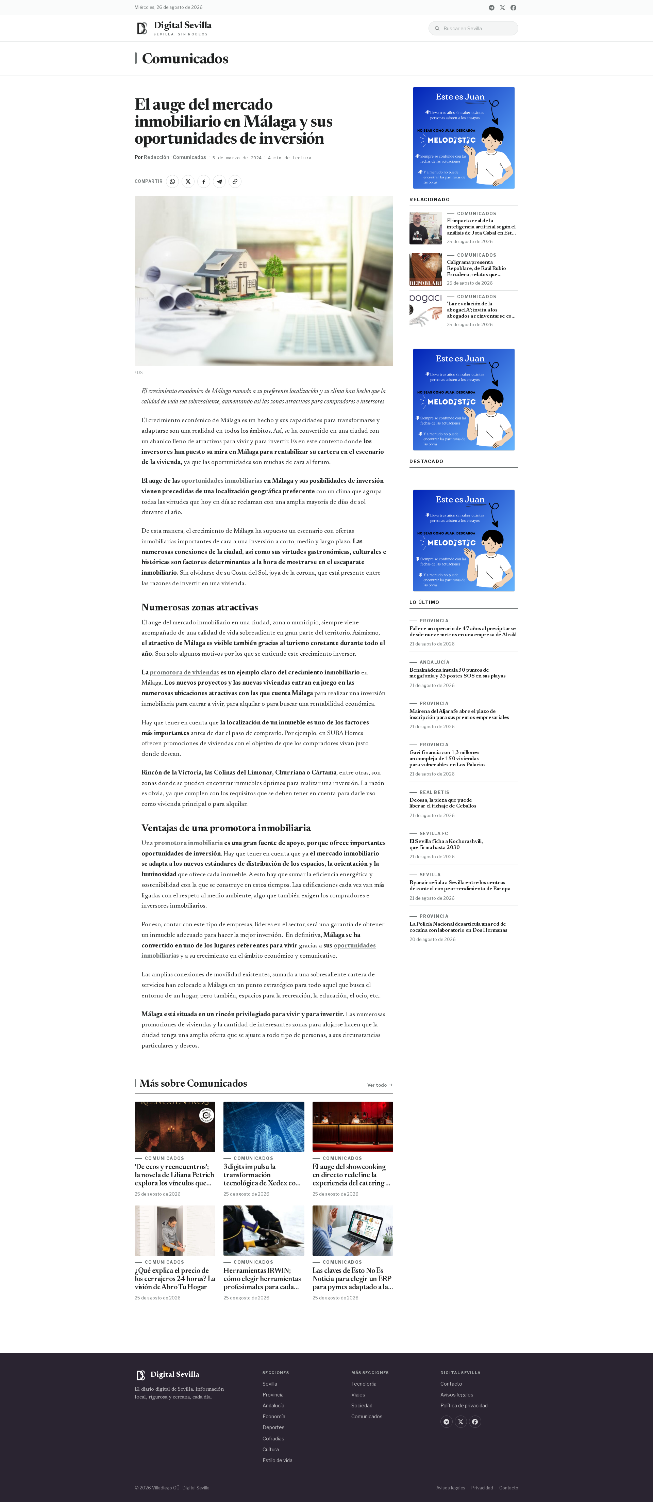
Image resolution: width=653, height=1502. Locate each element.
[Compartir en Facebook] (203, 181)
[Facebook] (513, 7)
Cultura (271, 1449)
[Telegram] (491, 7)
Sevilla (270, 1384)
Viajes (358, 1394)
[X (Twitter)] (502, 7)
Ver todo (377, 1085)
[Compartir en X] (188, 181)
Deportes (274, 1427)
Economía (274, 1416)
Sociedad (361, 1405)
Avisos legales (456, 1394)
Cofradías (273, 1438)
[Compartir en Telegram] (219, 181)
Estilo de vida (277, 1460)
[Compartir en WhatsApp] (172, 181)
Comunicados (185, 60)
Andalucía (273, 1405)
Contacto (451, 1384)
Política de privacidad (464, 1405)
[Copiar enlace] (235, 181)
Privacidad (482, 1487)
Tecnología (363, 1384)
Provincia (273, 1394)
